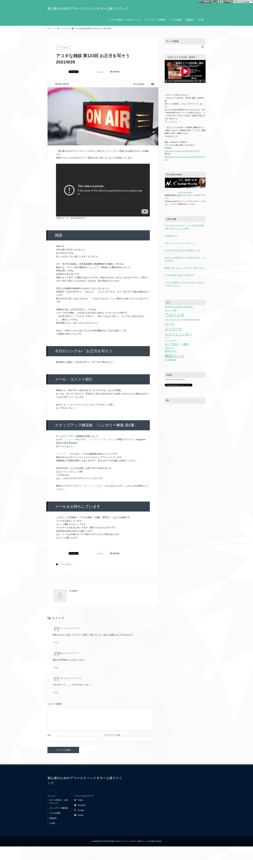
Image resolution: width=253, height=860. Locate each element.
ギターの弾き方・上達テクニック (125, 20)
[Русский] (227, 2)
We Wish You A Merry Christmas (179, 307)
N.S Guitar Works (185, 192)
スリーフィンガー (178, 334)
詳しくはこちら (171, 121)
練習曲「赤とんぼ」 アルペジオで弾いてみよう (185, 268)
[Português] (224, 2)
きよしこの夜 (171, 310)
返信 (57, 643)
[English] (208, 2)
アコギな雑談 (175, 20)
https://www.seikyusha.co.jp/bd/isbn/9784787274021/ (185, 158)
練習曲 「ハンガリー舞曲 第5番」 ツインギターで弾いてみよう (86, 439)
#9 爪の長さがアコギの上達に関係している (183, 250)
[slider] (183, 81)
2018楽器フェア (171, 236)
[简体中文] (202, 2)
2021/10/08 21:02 (72, 653)
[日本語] (221, 2)
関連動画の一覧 (171, 136)
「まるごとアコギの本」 (92, 486)
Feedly (80, 815)
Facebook (82, 805)
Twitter (80, 800)
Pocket (100, 72)
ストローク (173, 329)
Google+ (81, 810)
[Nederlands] (205, 2)
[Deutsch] (215, 2)
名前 (49, 735)
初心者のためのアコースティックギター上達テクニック (88, 8)
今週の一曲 (169, 348)
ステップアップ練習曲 (155, 20)
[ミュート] (200, 81)
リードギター (171, 340)
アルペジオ (174, 315)
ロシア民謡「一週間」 (178, 344)
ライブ (167, 338)
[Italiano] (218, 2)
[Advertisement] (185, 422)
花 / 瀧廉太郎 (170, 360)
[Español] (231, 2)
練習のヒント (175, 356)
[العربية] (199, 2)
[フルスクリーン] (204, 81)
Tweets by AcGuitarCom (175, 379)
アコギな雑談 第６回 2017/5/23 (179, 275)
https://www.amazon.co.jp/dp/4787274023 (182, 151)
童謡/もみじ (171, 351)
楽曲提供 (190, 20)
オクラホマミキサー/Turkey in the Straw (182, 319)
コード (169, 323)
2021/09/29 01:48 (75, 678)
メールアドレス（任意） (112, 735)
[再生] (166, 81)
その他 (201, 20)
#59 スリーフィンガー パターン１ (179, 243)
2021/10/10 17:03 (74, 628)
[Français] (212, 2)
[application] (185, 71)
